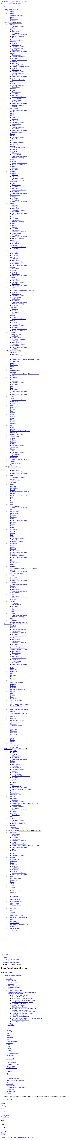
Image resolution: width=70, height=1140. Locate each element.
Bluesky (3, 1134)
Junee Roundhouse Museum (12, 975)
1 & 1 (31, 1137)
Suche (2, 1124)
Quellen (3, 1108)
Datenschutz (4, 1106)
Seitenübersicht (5, 1115)
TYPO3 (8, 1137)
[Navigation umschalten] (22, 3)
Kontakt (3, 1103)
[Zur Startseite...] (11, 3)
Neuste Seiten (5, 1117)
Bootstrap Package (21, 1137)
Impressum (4, 1105)
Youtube (3, 1133)
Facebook (3, 1131)
